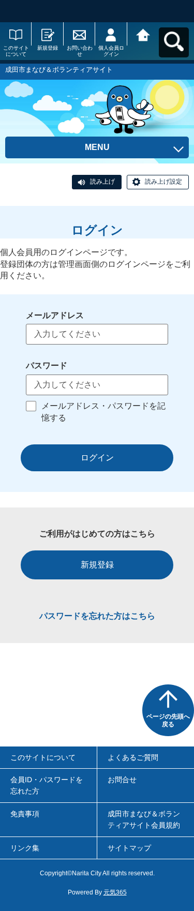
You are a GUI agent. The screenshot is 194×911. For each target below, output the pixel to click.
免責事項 (24, 814)
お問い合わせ (80, 51)
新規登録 (47, 48)
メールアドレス (55, 315)
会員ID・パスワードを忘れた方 (46, 785)
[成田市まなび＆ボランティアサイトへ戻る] (143, 34)
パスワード (46, 365)
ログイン (97, 457)
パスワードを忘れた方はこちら (97, 615)
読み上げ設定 (163, 181)
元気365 (115, 892)
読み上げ (102, 181)
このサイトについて (16, 51)
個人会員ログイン (111, 51)
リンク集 (24, 848)
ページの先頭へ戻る (168, 720)
